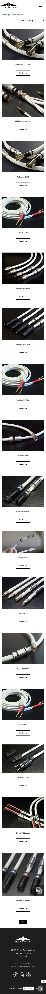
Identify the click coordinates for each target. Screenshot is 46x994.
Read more (23, 73)
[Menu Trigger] (40, 5)
